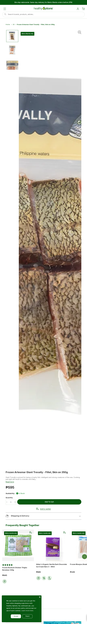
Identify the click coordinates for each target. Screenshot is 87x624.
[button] (4, 8)
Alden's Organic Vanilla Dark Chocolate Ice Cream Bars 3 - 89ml (51, 565)
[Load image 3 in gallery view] (12, 64)
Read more (10, 482)
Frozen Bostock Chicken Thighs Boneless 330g (14, 569)
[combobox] (43, 14)
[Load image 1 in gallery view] (12, 36)
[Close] (40, 597)
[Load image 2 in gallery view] (12, 50)
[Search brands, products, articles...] (5, 14)
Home (8, 24)
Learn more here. (27, 610)
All (14, 24)
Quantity (9, 498)
